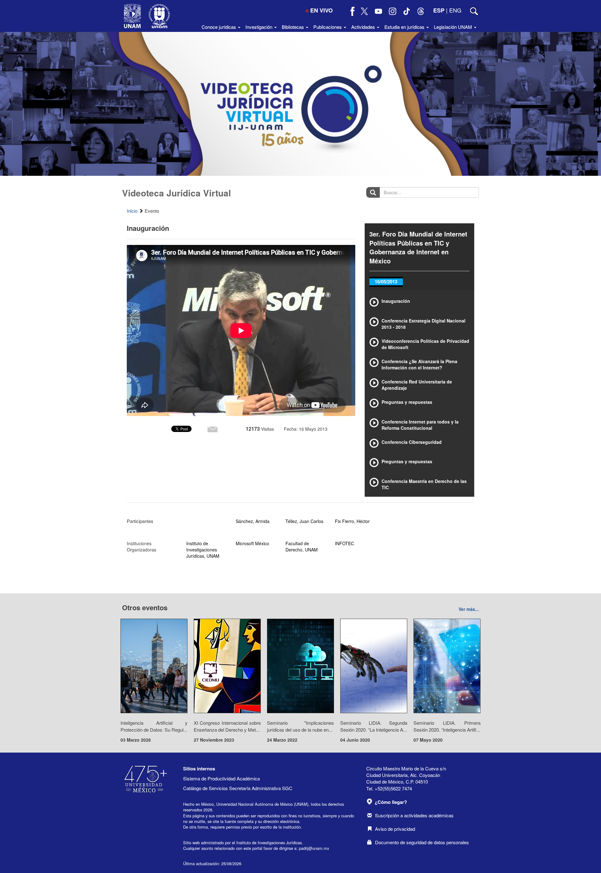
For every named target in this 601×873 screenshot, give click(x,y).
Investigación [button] (259, 26)
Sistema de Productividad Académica (221, 778)
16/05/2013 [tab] (386, 281)
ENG (455, 10)
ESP (438, 10)
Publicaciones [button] (328, 26)
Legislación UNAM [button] (453, 26)
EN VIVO (321, 10)
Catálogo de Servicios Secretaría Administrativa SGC (237, 788)
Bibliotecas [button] (293, 26)
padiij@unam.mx (314, 848)
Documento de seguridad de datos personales (422, 842)
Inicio (132, 210)
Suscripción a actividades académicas (414, 815)
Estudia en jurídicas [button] (405, 26)
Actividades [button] (363, 26)
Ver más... (469, 609)
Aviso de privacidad (395, 828)
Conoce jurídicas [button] (219, 26)
